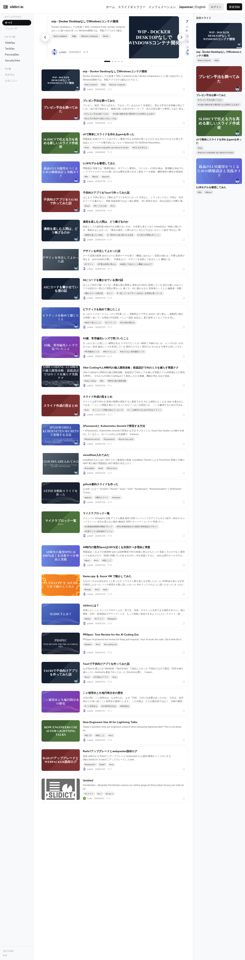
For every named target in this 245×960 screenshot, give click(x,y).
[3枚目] (115, 61)
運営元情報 (8, 950)
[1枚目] (105, 61)
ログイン (216, 7)
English (200, 7)
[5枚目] (121, 61)
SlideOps (10, 42)
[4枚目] (118, 61)
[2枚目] (110, 61)
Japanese (186, 7)
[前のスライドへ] (45, 37)
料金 (5, 955)
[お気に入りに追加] (183, 89)
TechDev (10, 48)
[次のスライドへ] (181, 37)
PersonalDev (12, 54)
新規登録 (234, 7)
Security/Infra (12, 60)
